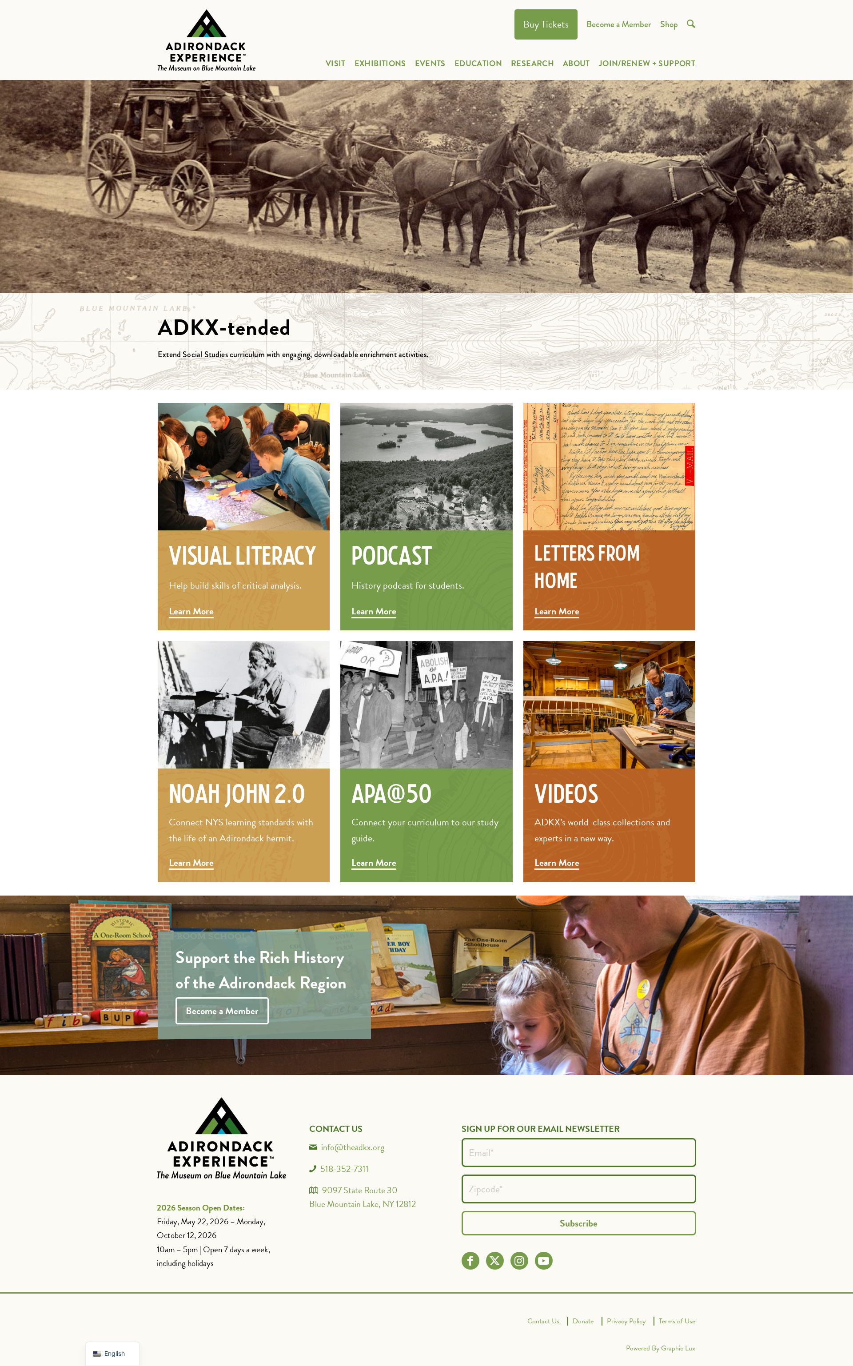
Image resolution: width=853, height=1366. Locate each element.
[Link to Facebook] (470, 1261)
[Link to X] (494, 1261)
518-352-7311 (344, 1168)
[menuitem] (546, 24)
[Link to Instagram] (519, 1261)
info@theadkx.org (352, 1147)
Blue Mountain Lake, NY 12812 (362, 1204)
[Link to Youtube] (543, 1261)
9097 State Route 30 (360, 1190)
